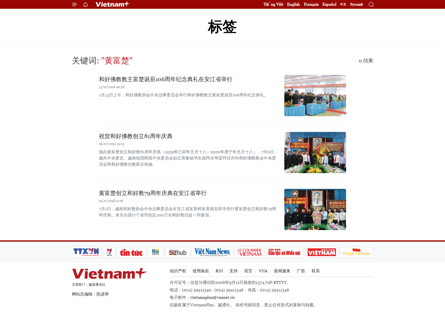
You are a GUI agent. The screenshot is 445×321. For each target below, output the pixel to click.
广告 (301, 270)
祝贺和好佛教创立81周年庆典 (136, 136)
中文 (343, 4)
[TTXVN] (86, 252)
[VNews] (109, 252)
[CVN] (249, 252)
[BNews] (155, 252)
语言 (248, 270)
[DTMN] (284, 252)
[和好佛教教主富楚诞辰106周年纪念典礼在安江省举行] (315, 95)
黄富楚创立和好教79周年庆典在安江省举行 (153, 193)
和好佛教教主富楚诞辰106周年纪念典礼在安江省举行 (166, 79)
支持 (233, 270)
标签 (222, 26)
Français (311, 4)
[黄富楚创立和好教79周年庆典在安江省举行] (315, 209)
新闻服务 (282, 270)
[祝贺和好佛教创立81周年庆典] (315, 152)
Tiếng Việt (273, 4)
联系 (316, 270)
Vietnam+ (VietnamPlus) (112, 4)
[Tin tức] (131, 252)
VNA (263, 270)
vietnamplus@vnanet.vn (212, 297)
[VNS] (212, 252)
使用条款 (201, 270)
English (293, 4)
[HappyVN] (356, 252)
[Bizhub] (177, 252)
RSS (219, 270)
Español (329, 4)
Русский (356, 4)
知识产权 (178, 270)
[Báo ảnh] (322, 252)
